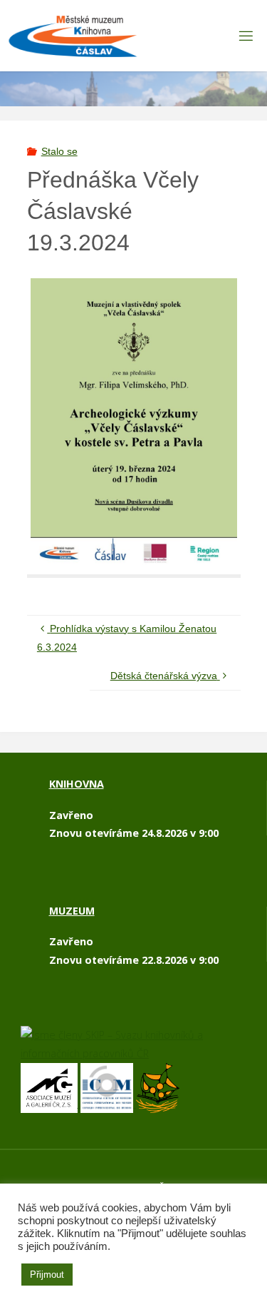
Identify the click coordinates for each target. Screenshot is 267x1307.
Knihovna (76, 783)
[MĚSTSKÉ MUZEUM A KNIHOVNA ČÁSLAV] (73, 35)
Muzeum (72, 910)
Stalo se (59, 151)
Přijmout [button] (47, 1274)
